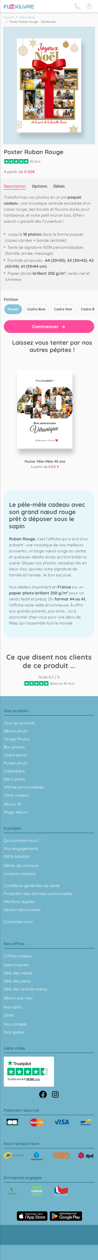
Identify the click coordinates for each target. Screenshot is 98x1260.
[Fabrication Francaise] (36, 1190)
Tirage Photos (17, 738)
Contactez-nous (18, 921)
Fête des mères (18, 972)
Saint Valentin (16, 964)
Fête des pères (17, 980)
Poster (13, 309)
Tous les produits (19, 722)
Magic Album (16, 812)
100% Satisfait (16, 856)
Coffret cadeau (18, 955)
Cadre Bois (36, 309)
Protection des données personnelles (38, 893)
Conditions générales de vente (32, 885)
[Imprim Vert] (12, 1191)
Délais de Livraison (21, 865)
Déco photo (15, 779)
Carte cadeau (16, 795)
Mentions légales (19, 901)
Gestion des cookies (22, 909)
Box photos (14, 746)
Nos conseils (15, 1024)
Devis (9, 1015)
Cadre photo (15, 755)
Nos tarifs (13, 1007)
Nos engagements (21, 848)
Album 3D (13, 804)
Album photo (16, 730)
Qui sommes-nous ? (22, 840)
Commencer (46, 326)
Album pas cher (18, 997)
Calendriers (14, 771)
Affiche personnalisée (24, 787)
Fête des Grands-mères (25, 988)
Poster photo (16, 763)
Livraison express (20, 873)
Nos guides (14, 1032)
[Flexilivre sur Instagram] (55, 1093)
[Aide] (89, 6)
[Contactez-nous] (77, 6)
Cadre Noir (63, 309)
